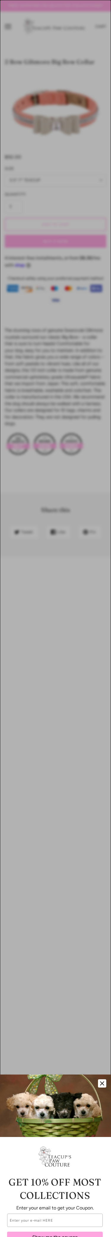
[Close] (102, 1083)
